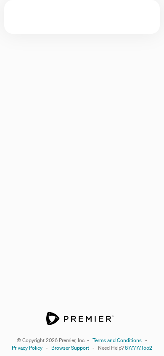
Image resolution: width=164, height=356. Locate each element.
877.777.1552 (138, 347)
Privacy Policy (27, 347)
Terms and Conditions (117, 340)
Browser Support (70, 347)
